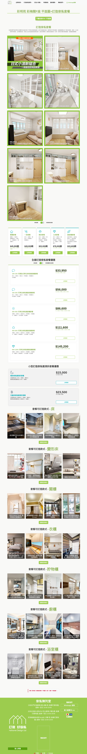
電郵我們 (69, 702)
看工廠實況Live (69, 710)
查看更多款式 (43, 442)
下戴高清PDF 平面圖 (43, 18)
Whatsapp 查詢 (69, 705)
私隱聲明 (69, 717)
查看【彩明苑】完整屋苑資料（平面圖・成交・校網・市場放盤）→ (43, 690)
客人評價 (18, 748)
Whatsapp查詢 (72, 2)
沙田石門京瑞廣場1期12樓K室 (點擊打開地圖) (43, 705)
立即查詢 (14, 252)
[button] (19, 2)
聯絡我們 (43, 738)
